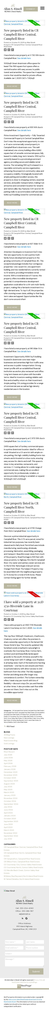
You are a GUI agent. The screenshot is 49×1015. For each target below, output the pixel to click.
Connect (30, 9)
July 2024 (8, 807)
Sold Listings (9, 743)
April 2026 (8, 763)
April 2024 (8, 813)
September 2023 (11, 821)
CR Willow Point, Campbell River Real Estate (22, 861)
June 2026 (8, 757)
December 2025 (10, 772)
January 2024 (10, 815)
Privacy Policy (39, 980)
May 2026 (8, 760)
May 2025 (8, 789)
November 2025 (10, 775)
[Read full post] (24, 24)
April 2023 (8, 827)
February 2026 (10, 766)
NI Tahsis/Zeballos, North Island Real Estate (21, 879)
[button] (30, 9)
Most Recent (9, 752)
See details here (24, 58)
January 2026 (9, 769)
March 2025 (9, 792)
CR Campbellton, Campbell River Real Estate (22, 859)
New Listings (9, 738)
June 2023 (8, 824)
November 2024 (10, 798)
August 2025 (9, 784)
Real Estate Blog (10, 740)
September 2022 (11, 836)
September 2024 (11, 804)
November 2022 (10, 833)
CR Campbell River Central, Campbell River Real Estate (23, 46)
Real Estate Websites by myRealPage (24, 982)
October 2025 (10, 778)
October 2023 (10, 818)
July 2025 (8, 786)
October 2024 (10, 801)
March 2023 (9, 830)
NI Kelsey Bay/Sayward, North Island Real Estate (25, 720)
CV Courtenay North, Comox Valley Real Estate (23, 867)
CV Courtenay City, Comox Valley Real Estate (27, 616)
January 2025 (9, 795)
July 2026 (8, 755)
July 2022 (8, 839)
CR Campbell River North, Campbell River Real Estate (24, 518)
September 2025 (11, 781)
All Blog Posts (9, 735)
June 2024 (8, 810)
